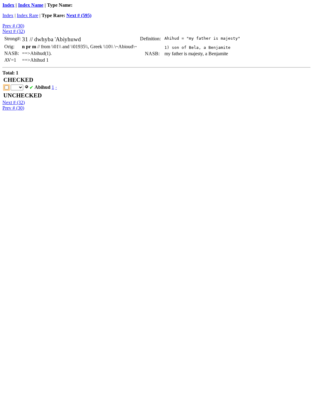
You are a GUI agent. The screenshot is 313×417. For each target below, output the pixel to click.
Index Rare (27, 15)
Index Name (30, 5)
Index (8, 5)
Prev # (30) (13, 25)
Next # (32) (13, 31)
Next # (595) (78, 15)
